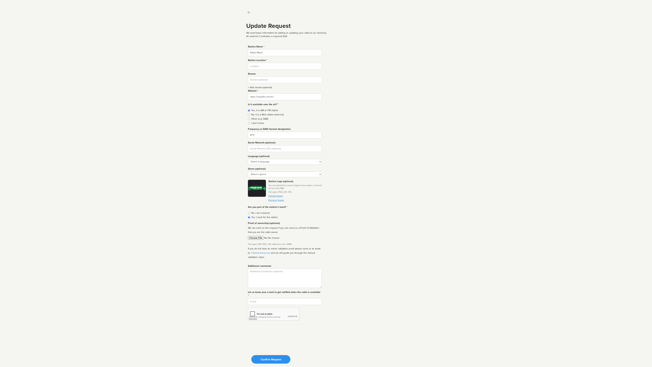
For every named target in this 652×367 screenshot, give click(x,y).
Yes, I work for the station (264, 217)
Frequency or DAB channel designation (269, 129)
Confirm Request (271, 359)
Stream (252, 73)
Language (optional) (259, 156)
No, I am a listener (260, 213)
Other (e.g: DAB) (259, 118)
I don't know (257, 123)
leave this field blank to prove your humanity (13, 3)
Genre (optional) (257, 168)
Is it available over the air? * (263, 104)
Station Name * (256, 46)
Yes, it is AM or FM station (264, 110)
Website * (253, 90)
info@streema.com (260, 252)
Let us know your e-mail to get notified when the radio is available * (284, 294)
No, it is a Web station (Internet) (267, 114)
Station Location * (257, 60)
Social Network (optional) (261, 142)
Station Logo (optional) (280, 181)
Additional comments (259, 266)
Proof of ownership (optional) (264, 223)
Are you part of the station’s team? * (267, 207)
